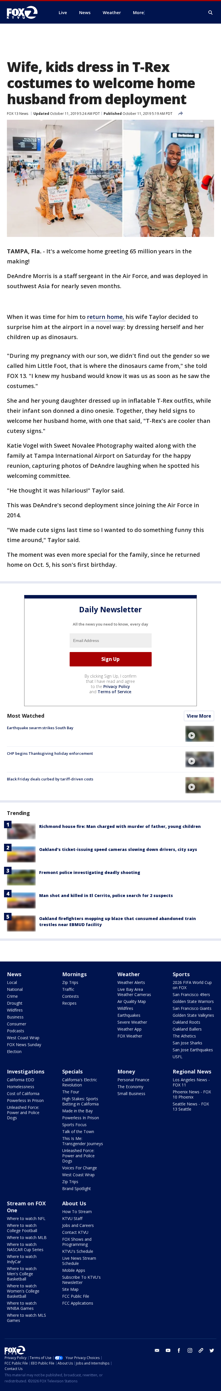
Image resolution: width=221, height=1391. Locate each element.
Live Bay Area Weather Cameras (134, 992)
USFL (177, 1056)
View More (199, 716)
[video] (199, 734)
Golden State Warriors (193, 1001)
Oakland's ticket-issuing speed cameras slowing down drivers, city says (118, 849)
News (14, 974)
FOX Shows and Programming (77, 1241)
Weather (128, 974)
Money (126, 1071)
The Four (70, 1091)
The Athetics (184, 1036)
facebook (179, 1350)
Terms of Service (114, 691)
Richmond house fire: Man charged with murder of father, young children (120, 826)
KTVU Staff (72, 1218)
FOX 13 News (17, 113)
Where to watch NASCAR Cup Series (25, 1247)
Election (14, 1051)
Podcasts (15, 1030)
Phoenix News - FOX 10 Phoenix (192, 1094)
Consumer (16, 1024)
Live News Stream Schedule (79, 1260)
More (138, 12)
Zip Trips (70, 982)
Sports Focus (74, 1124)
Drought (14, 1003)
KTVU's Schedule (77, 1251)
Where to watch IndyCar (22, 1259)
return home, (106, 317)
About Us (74, 1203)
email (157, 1350)
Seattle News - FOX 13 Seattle (191, 1106)
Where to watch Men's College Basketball (22, 1274)
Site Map (70, 1289)
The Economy (130, 1086)
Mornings (74, 974)
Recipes (69, 1003)
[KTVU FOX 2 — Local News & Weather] (26, 12)
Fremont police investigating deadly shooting (89, 872)
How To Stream (77, 1211)
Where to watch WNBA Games (22, 1305)
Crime (12, 996)
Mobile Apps (73, 1270)
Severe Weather (132, 1022)
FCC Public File (75, 1296)
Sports (181, 974)
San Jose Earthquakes (193, 1049)
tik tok (200, 1350)
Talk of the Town (78, 1131)
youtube (168, 1350)
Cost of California (23, 1093)
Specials (72, 1071)
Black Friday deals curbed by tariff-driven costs (50, 779)
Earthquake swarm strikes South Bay (40, 727)
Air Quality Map (131, 1001)
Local (12, 982)
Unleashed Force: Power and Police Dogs (23, 1112)
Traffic (68, 989)
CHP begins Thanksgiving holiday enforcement (50, 753)
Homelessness (20, 1086)
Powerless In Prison (25, 1100)
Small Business (131, 1093)
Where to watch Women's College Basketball (23, 1291)
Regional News (192, 1071)
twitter (211, 1350)
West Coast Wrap (23, 1037)
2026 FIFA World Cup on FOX (192, 985)
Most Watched (25, 715)
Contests (70, 996)
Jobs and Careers (78, 1225)
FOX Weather (129, 1036)
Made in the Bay (77, 1110)
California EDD (20, 1079)
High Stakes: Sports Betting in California (80, 1101)
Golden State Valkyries (193, 1015)
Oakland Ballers (187, 1029)
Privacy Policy (116, 686)
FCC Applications (77, 1303)
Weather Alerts (131, 982)
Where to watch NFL (26, 1218)
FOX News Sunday (24, 1044)
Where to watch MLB (27, 1237)
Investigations (25, 1071)
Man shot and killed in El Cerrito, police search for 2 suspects (106, 895)
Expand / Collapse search (210, 12)
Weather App (129, 1029)
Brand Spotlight (76, 1188)
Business (15, 1017)
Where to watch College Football (22, 1228)
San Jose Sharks (187, 1043)
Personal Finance (133, 1079)
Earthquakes (128, 1015)
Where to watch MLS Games (26, 1317)
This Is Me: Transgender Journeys (82, 1141)
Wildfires (15, 1010)
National (15, 989)
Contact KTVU (75, 1232)
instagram (190, 1350)
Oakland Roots (186, 1022)
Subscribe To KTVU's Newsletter (81, 1279)
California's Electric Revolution (79, 1082)
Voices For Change (79, 1167)
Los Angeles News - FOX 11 (191, 1082)
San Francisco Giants (192, 1008)
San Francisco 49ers (191, 994)
